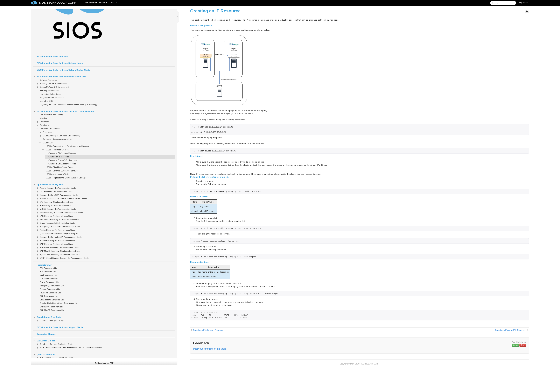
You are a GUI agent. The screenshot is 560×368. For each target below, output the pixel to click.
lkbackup (43, 118)
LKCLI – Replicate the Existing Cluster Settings (66, 178)
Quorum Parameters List (50, 289)
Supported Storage (46, 334)
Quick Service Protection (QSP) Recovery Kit (59, 233)
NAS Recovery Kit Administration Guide (56, 216)
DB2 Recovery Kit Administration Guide (56, 191)
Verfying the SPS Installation (52, 97)
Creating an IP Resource (58, 157)
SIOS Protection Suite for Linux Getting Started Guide (63, 70)
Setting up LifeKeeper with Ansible (57, 139)
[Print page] (527, 11)
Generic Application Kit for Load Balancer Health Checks (63, 198)
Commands (47, 132)
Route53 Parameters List (50, 293)
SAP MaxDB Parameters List (52, 310)
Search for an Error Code (49, 317)
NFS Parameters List (48, 279)
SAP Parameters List (49, 296)
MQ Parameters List (48, 275)
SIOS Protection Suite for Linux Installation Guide (61, 76)
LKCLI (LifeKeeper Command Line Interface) (61, 136)
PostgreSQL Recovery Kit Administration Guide (60, 226)
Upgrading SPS (46, 101)
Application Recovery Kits (50, 184)
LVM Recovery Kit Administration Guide (56, 202)
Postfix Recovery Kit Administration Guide (57, 230)
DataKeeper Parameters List (52, 300)
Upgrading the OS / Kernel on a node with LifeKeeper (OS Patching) (68, 104)
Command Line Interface (50, 129)
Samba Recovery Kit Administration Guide (57, 240)
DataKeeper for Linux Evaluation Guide (56, 344)
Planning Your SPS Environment (53, 83)
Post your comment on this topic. (209, 348)
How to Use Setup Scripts (51, 94)
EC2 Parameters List (48, 268)
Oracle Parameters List (49, 282)
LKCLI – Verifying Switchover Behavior (62, 171)
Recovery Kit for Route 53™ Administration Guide (61, 237)
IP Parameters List (48, 272)
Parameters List (44, 265)
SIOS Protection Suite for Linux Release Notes (60, 63)
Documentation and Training (51, 115)
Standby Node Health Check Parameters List (59, 303)
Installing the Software (49, 90)
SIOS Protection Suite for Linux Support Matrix (60, 327)
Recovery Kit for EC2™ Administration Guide (59, 195)
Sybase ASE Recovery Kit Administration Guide (60, 254)
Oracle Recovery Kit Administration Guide (57, 223)
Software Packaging (48, 80)
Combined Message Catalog (51, 320)
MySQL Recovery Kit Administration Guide (58, 209)
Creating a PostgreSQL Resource (62, 160)
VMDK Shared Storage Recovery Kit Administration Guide (64, 258)
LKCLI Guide (48, 143)
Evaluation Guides (46, 341)
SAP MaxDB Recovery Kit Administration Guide (60, 251)
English (522, 2)
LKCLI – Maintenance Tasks (57, 174)
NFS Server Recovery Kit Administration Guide (59, 219)
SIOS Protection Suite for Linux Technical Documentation (65, 111)
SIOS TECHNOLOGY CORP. (58, 2)
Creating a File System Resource (62, 153)
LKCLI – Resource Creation (57, 150)
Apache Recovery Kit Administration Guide (58, 188)
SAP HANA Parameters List (51, 307)
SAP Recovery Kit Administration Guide (56, 244)
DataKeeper (45, 125)
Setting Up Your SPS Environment (54, 87)
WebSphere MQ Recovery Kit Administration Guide (61, 212)
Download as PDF (105, 363)
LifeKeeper (44, 122)
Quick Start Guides (46, 354)
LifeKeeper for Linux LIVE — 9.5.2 (100, 2)
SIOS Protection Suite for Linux (52, 56)
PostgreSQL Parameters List (52, 286)
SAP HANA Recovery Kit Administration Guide (59, 247)
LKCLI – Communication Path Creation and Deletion (67, 146)
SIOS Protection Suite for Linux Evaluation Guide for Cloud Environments (71, 348)
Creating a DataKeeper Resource (62, 164)
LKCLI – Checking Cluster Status (60, 167)
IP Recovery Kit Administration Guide (55, 205)
